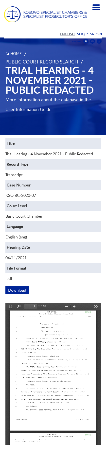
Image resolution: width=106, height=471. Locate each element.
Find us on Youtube (92, 41)
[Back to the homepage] (45, 14)
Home (16, 53)
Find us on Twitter (85, 41)
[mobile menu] (96, 7)
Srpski (96, 34)
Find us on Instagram (99, 41)
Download (18, 290)
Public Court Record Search (41, 62)
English (67, 34)
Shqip (82, 34)
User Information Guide (28, 109)
